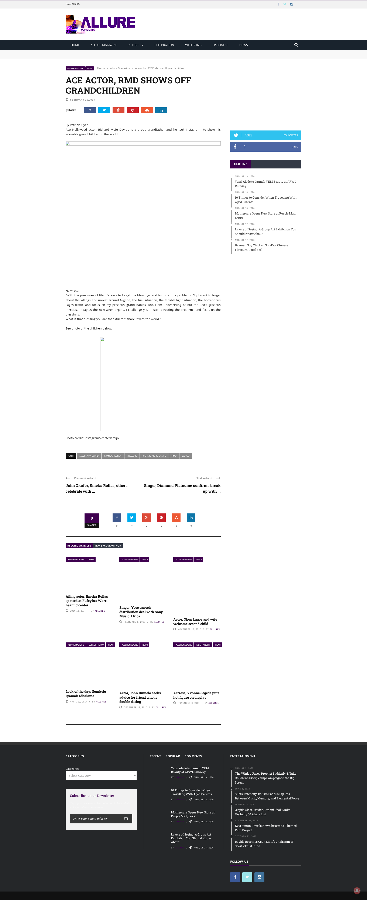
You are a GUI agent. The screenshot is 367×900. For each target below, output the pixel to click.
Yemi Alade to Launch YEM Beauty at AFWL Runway (101, 52)
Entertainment (203, 644)
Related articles (79, 545)
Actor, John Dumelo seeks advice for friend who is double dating (140, 697)
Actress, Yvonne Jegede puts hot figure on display (196, 695)
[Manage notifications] (357, 890)
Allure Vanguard (89, 455)
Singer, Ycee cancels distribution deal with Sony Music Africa (141, 611)
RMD (174, 455)
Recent (155, 756)
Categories (72, 769)
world (185, 455)
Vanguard (73, 4)
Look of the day (96, 644)
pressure (132, 455)
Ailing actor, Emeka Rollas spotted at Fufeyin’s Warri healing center (87, 600)
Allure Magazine (104, 45)
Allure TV (135, 45)
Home (75, 45)
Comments (193, 756)
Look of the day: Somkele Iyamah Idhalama (86, 693)
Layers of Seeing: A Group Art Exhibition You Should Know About (191, 838)
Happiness (220, 45)
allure (179, 847)
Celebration (164, 45)
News (243, 45)
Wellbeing (193, 45)
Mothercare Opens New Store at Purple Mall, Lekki (193, 814)
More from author (108, 545)
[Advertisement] (266, 92)
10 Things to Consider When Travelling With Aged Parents (104, 56)
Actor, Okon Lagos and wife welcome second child (195, 621)
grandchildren (112, 455)
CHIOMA (179, 777)
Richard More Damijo (154, 455)
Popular (173, 756)
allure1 (100, 610)
